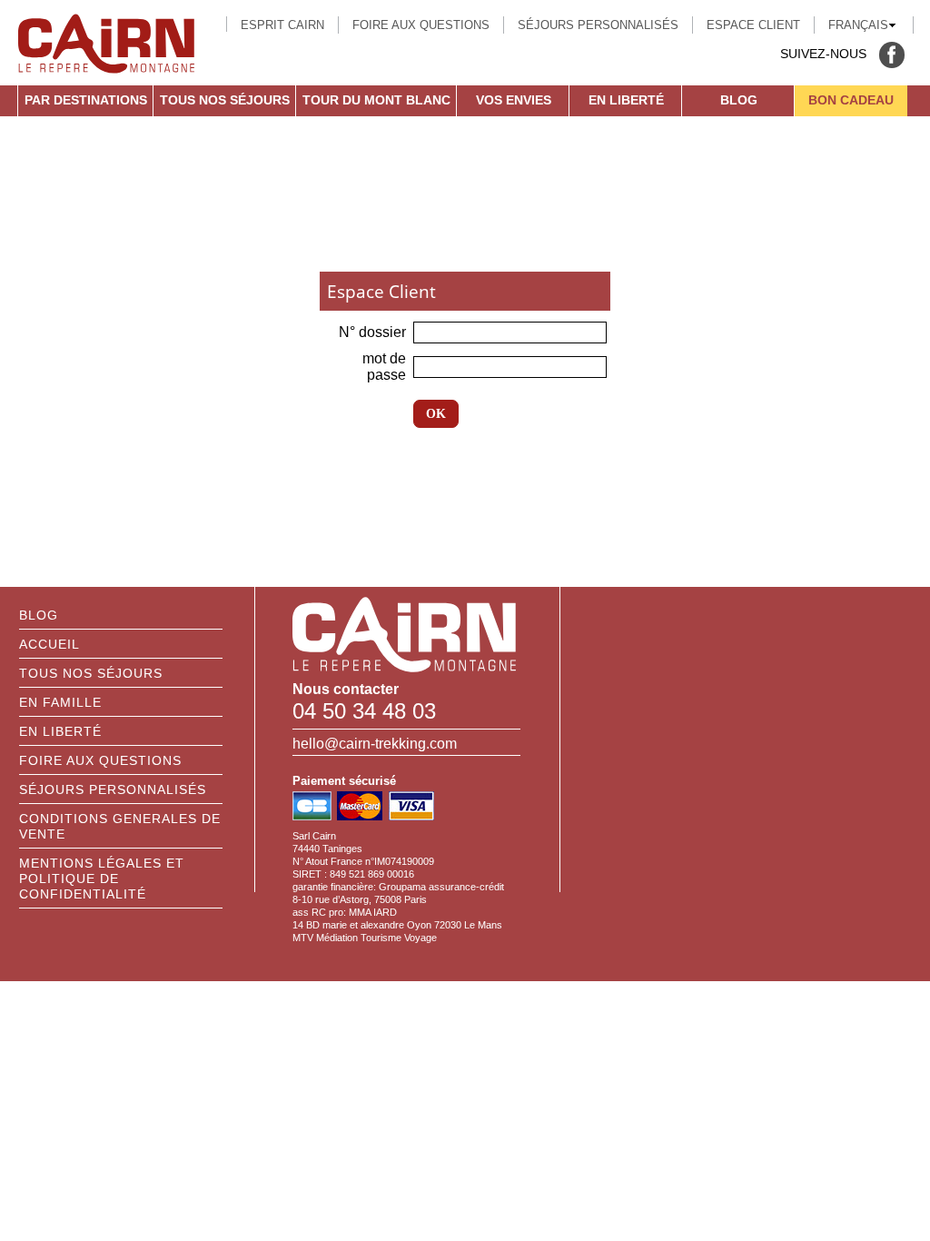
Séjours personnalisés (598, 25)
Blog (738, 100)
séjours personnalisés (112, 789)
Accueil (49, 644)
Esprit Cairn (282, 25)
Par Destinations (86, 100)
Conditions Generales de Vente (120, 826)
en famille (60, 702)
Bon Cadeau (851, 100)
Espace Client (753, 25)
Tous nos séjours (225, 100)
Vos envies (513, 100)
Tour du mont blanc (376, 100)
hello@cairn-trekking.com (374, 743)
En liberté (626, 100)
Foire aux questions (421, 25)
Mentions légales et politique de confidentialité (101, 878)
